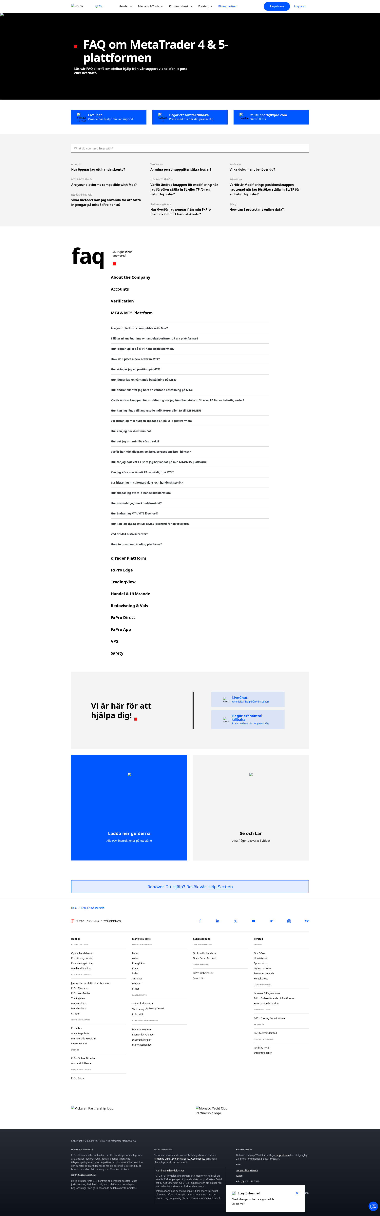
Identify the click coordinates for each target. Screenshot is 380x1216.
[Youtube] (253, 921)
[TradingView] (307, 921)
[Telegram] (271, 921)
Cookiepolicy (198, 1158)
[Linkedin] (218, 921)
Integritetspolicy (181, 1158)
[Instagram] (289, 921)
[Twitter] (236, 921)
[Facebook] (200, 921)
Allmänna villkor (162, 1158)
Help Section (220, 887)
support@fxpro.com (247, 1170)
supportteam (282, 1155)
